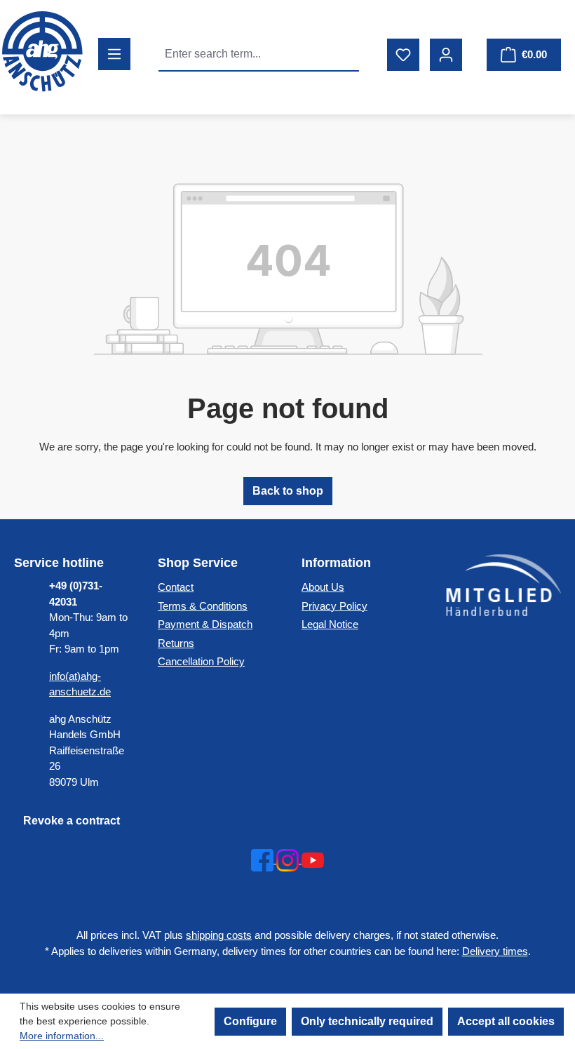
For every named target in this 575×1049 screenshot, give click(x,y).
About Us (323, 587)
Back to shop (287, 491)
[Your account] (446, 55)
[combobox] (242, 54)
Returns (176, 643)
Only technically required (367, 1021)
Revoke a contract (71, 821)
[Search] (343, 54)
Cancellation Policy (201, 661)
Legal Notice (330, 624)
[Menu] (114, 54)
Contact (176, 587)
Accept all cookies (506, 1021)
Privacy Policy (334, 606)
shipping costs (219, 935)
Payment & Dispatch (205, 624)
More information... (62, 1035)
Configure (250, 1021)
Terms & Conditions (203, 606)
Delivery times (495, 951)
